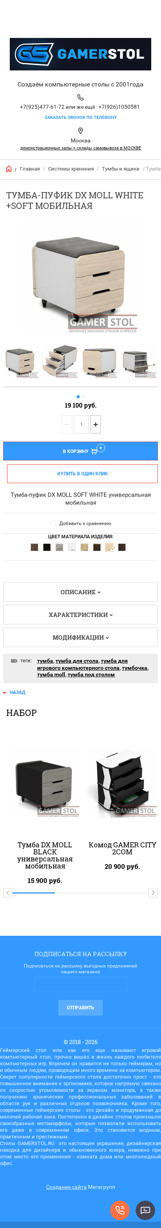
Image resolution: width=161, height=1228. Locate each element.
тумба (45, 661)
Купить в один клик (82, 473)
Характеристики (78, 614)
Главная (30, 169)
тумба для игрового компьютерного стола (82, 664)
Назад (17, 692)
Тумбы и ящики (121, 169)
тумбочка (134, 668)
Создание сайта (66, 1187)
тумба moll (51, 674)
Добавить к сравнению (85, 523)
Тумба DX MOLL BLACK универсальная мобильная (45, 855)
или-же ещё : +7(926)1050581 (103, 107)
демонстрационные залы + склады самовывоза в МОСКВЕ (80, 148)
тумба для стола (76, 661)
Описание (78, 592)
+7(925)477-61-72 (42, 107)
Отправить (80, 1007)
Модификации (78, 637)
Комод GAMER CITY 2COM (122, 848)
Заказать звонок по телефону (81, 117)
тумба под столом (91, 674)
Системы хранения (71, 169)
